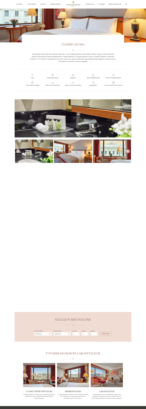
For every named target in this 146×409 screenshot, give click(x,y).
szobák (42, 4)
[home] (73, 4)
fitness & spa (90, 4)
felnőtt (74, 331)
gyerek (84, 331)
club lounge (31, 4)
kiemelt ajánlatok (115, 4)
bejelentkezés (38, 331)
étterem (102, 4)
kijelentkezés (57, 331)
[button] (19, 4)
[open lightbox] (73, 118)
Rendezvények (55, 4)
